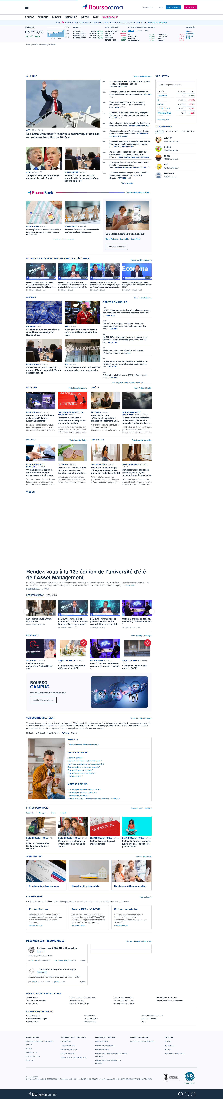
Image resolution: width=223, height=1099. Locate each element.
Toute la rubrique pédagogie (141, 635)
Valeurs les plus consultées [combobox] (170, 84)
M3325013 (169, 173)
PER (188, 38)
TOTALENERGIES (164, 113)
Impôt (53, 813)
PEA (143, 1021)
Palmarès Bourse (77, 1000)
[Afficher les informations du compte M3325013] (158, 175)
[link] (142, 1041)
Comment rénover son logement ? (80, 770)
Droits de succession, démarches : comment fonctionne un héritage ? (94, 798)
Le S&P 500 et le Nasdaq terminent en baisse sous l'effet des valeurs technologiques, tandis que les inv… (125, 339)
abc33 (167, 155)
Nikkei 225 (30, 27)
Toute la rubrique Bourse (142, 76)
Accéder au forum (35, 925)
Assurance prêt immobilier (152, 1015)
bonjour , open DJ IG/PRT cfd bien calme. (57, 947)
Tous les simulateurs (144, 856)
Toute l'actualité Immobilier (142, 440)
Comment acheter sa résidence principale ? (84, 767)
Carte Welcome (112, 239)
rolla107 (168, 137)
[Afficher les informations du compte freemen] (31, 950)
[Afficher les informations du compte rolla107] (158, 140)
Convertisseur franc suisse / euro (169, 1000)
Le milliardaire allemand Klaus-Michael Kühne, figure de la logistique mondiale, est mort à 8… (129, 144)
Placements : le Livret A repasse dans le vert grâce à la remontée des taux (129, 132)
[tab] (131, 30)
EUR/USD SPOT (163, 108)
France (188, 31)
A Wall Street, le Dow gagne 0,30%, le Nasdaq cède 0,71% (125, 376)
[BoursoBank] (41, 192)
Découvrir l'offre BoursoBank (137, 192)
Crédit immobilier (91, 1018)
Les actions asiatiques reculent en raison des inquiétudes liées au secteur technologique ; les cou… (124, 326)
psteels (34, 982)
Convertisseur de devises (123, 997)
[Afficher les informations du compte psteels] (31, 971)
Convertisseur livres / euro (166, 997)
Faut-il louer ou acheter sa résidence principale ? (86, 764)
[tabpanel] (156, 37)
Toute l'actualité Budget (78, 440)
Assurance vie (89, 1015)
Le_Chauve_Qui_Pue (62, 960)
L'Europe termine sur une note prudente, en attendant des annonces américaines (128, 92)
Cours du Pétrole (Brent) (80, 1003)
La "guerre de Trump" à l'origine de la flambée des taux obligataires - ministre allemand (129, 84)
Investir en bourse (149, 1018)
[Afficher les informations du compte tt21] (158, 166)
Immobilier (71, 17)
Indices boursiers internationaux (83, 997)
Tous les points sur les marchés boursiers (127, 382)
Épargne (43, 17)
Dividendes (190, 33)
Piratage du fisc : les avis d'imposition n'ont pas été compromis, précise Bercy (128, 165)
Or (158, 100)
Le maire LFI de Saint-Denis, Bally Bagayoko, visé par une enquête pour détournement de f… (129, 115)
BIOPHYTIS (42, 973)
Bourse (29, 17)
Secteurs (189, 36)
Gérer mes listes (163, 119)
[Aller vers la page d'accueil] (110, 7)
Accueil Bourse (32, 997)
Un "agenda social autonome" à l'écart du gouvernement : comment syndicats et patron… (127, 154)
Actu (96, 17)
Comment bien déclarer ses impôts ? (81, 773)
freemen (35, 960)
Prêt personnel (90, 1021)
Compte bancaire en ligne (36, 1018)
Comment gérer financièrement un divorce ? (84, 789)
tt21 (166, 164)
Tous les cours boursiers (36, 1000)
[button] (27, 7)
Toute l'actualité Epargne (78, 388)
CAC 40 (40, 951)
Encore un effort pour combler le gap (58, 969)
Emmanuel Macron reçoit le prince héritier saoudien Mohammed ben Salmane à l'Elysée (128, 175)
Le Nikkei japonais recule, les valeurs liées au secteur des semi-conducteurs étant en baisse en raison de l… (126, 312)
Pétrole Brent (162, 95)
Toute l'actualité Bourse (143, 297)
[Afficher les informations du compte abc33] (158, 157)
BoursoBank (110, 17)
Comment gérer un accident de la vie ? (82, 792)
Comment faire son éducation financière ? (83, 744)
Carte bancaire (32, 1021)
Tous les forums (146, 897)
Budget (56, 17)
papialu (167, 146)
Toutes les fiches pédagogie (141, 808)
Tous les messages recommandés (139, 941)
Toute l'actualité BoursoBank (63, 240)
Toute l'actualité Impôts (143, 388)
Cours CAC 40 (32, 1003)
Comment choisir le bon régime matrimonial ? (85, 761)
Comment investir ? (75, 776)
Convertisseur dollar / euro (123, 1000)
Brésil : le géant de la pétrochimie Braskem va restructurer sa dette (129, 124)
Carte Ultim (124, 239)
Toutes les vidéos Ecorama (141, 260)
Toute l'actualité (127, 183)
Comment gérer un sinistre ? (78, 795)
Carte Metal (136, 239)
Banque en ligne (33, 1015)
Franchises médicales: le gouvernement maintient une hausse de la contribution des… (127, 105)
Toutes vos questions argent (141, 718)
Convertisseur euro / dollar (123, 1003)
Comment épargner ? (75, 757)
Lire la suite (130, 585)
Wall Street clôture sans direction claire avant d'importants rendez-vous (123, 351)
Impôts (85, 17)
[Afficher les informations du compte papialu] (158, 149)
